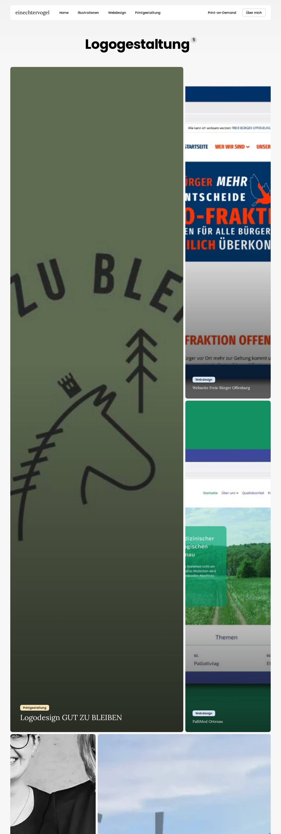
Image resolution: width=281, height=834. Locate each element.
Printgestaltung (34, 708)
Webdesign (203, 380)
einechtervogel (32, 12)
